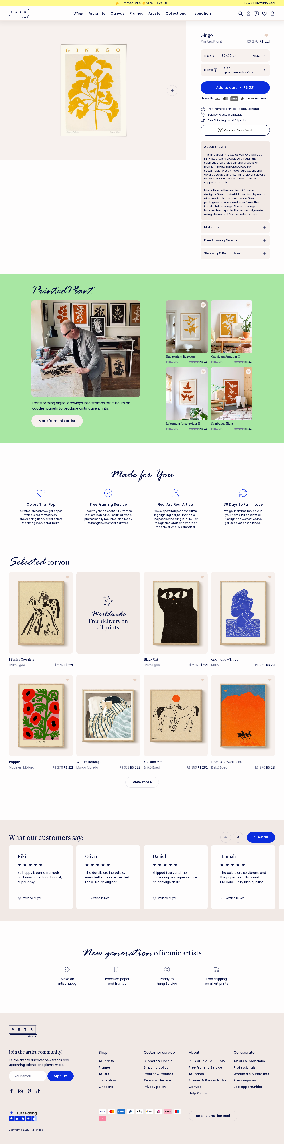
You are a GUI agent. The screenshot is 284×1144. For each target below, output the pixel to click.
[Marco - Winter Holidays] (108, 715)
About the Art (215, 146)
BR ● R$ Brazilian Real (259, 3)
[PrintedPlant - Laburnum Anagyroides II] (187, 393)
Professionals (245, 1067)
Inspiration (201, 13)
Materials (211, 227)
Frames (136, 13)
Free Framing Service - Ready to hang (233, 109)
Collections (176, 13)
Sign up (60, 1076)
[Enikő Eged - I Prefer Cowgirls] (41, 613)
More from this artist (57, 420)
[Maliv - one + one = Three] (243, 613)
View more (142, 782)
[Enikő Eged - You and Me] (176, 715)
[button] (235, 55)
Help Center (198, 1093)
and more (261, 98)
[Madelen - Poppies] (41, 715)
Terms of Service (157, 1080)
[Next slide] (172, 90)
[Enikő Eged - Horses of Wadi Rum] (243, 715)
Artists (154, 13)
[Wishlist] (264, 13)
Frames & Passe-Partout (209, 1080)
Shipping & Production (222, 253)
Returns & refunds (158, 1074)
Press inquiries (245, 1080)
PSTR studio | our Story (207, 1061)
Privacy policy (155, 1087)
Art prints (97, 13)
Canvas (117, 13)
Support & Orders (158, 1061)
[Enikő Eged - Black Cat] (176, 613)
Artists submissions (249, 1061)
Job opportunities (248, 1087)
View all (261, 837)
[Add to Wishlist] (266, 35)
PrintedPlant (211, 41)
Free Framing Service (220, 240)
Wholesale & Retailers (251, 1074)
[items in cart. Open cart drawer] (272, 13)
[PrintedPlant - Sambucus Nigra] (232, 393)
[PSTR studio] (19, 13)
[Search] (240, 13)
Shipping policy (156, 1067)
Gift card (106, 1087)
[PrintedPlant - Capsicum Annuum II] (232, 326)
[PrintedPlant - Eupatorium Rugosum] (187, 326)
